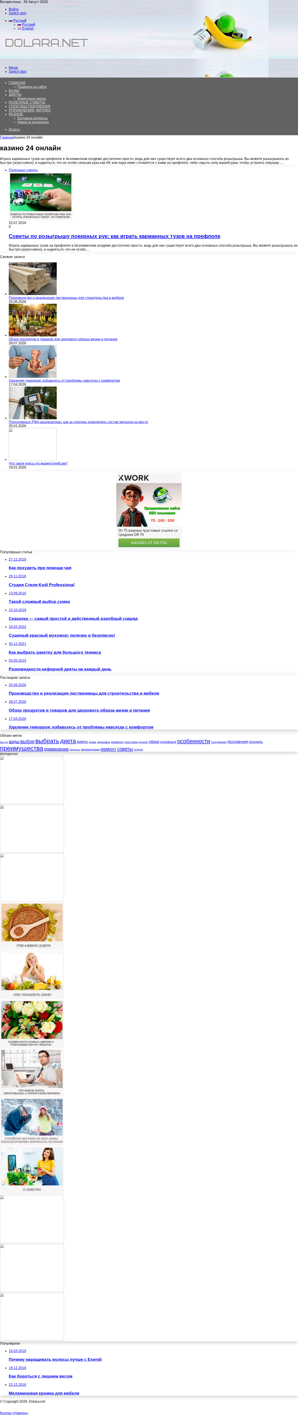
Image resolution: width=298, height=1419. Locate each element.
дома (92, 742)
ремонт (108, 748)
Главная (7, 137)
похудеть (256, 742)
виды (14, 741)
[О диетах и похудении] (44, 60)
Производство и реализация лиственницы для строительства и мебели (66, 298)
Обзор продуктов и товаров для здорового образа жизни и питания (63, 339)
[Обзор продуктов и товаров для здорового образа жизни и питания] (33, 335)
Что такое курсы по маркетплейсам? (38, 463)
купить (143, 742)
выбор (27, 741)
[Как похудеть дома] (32, 998)
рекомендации (90, 749)
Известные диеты (31, 98)
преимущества (21, 748)
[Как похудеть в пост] (32, 851)
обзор (154, 742)
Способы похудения (29, 106)
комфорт (117, 742)
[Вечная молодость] (32, 1339)
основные (168, 742)
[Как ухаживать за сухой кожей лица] (32, 1242)
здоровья (103, 742)
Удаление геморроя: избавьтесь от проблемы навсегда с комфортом (64, 380)
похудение (218, 742)
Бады (14, 91)
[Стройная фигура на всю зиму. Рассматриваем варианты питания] (32, 1144)
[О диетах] (32, 1193)
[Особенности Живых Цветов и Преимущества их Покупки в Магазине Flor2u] (32, 1047)
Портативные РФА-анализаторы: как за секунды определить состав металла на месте (78, 422)
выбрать (47, 741)
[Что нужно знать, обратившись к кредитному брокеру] (32, 1095)
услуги (138, 749)
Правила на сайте (32, 87)
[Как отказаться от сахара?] (32, 900)
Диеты (15, 95)
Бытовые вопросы (32, 118)
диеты (82, 742)
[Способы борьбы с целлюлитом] (32, 803)
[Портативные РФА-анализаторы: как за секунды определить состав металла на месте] (33, 418)
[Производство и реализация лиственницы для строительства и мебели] (33, 294)
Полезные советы (27, 102)
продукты (75, 749)
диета (68, 741)
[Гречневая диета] (32, 949)
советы (125, 749)
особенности (193, 741)
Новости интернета (33, 122)
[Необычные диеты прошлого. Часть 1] (32, 1291)
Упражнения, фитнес (30, 110)
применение (56, 749)
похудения (237, 741)
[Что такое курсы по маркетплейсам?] (33, 459)
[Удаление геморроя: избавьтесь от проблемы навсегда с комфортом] (33, 377)
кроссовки (131, 742)
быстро (4, 742)
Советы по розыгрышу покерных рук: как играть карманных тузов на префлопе (114, 236)
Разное (16, 114)
